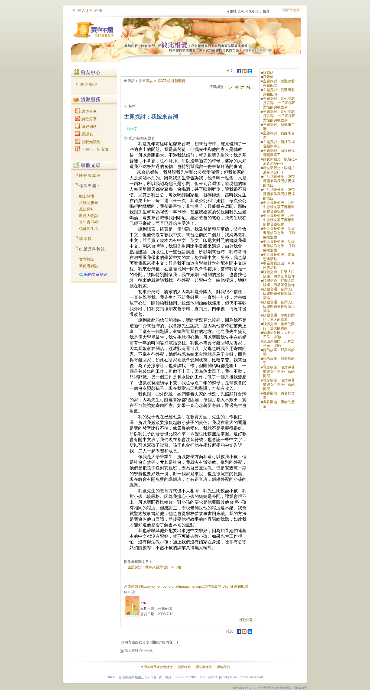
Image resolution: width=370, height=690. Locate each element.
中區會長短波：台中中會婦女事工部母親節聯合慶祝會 (279, 206)
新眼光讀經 (90, 142)
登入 (81, 10)
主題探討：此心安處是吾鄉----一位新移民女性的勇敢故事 (279, 102)
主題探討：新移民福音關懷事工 (279, 144)
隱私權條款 (204, 667)
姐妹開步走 (88, 202)
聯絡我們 (223, 667)
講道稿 (85, 239)
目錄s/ (268, 72)
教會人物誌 (88, 215)
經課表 (86, 134)
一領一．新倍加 (94, 149)
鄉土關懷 (86, 196)
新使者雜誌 (88, 266)
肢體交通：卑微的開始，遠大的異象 (279, 317)
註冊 (99, 10)
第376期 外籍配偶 (171, 81)
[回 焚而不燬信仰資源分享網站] (291, 10)
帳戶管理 (89, 84)
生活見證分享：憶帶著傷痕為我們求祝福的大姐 (279, 180)
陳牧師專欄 (90, 175)
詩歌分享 (88, 119)
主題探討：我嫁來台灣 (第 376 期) (154, 567)
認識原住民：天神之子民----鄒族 (279, 335)
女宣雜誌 (86, 259)
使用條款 (184, 667)
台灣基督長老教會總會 (156, 667)
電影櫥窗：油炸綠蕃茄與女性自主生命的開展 (279, 371)
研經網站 (88, 126)
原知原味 (86, 209)
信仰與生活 (88, 228)
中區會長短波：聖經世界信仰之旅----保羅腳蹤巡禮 (279, 232)
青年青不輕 (88, 222)
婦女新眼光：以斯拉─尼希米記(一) (280, 161)
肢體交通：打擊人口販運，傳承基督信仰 (279, 274)
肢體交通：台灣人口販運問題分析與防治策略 (279, 293)
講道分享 (88, 111)
